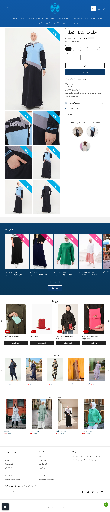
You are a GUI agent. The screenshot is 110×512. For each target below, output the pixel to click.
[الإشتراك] (41, 491)
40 (75, 49)
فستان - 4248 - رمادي (91, 383)
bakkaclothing (52, 507)
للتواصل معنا (9, 464)
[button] (7, 8)
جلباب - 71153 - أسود (61, 431)
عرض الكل (55, 288)
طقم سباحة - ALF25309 (51, 383)
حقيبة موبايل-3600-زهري (90, 336)
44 (90, 49)
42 (83, 49)
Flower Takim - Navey (29, 383)
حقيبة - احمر (34, 336)
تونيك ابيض (6, 431)
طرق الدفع (8, 475)
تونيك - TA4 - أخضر (34, 431)
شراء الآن (85, 72)
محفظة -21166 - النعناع (11, 336)
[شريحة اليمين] (59, 282)
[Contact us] (106, 504)
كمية (66, 54)
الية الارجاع (8, 468)
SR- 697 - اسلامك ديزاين (71, 383)
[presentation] (1, 321)
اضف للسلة (15, 343)
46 (97, 49)
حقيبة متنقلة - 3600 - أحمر (64, 336)
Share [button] (70, 114)
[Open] (5, 506)
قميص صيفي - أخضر (87, 431)
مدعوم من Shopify (61, 507)
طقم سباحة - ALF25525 (9, 383)
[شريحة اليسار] (50, 282)
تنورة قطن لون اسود (11, 272)
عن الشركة (8, 460)
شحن (77, 41)
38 (68, 49)
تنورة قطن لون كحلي (36, 272)
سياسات (8, 472)
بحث (6, 456)
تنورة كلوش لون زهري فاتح (87, 272)
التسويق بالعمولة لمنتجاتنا (13, 479)
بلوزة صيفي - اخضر (60, 272)
